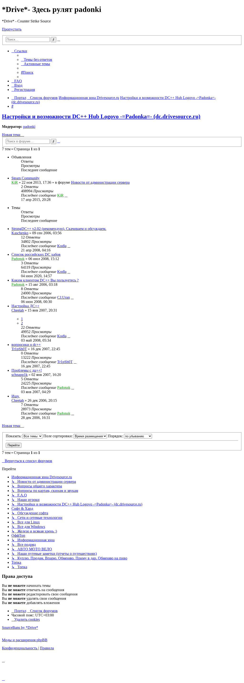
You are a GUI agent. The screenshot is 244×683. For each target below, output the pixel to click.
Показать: (14, 436)
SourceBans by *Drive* (20, 628)
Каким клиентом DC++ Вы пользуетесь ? (45, 280)
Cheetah (17, 310)
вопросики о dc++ (26, 345)
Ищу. (15, 396)
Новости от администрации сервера (100, 182)
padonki (29, 127)
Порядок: (116, 436)
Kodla (61, 246)
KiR (14, 182)
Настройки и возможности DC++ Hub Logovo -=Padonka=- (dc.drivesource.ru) (101, 116)
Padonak (18, 259)
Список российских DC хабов (36, 254)
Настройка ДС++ (25, 306)
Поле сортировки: (58, 436)
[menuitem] (36, 59)
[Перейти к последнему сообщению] (66, 195)
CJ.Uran (63, 297)
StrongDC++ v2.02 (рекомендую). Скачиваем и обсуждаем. (58, 229)
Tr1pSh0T (19, 349)
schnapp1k (19, 375)
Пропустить (11, 29)
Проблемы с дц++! (26, 370)
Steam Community (25, 178)
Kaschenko (19, 233)
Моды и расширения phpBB (24, 640)
